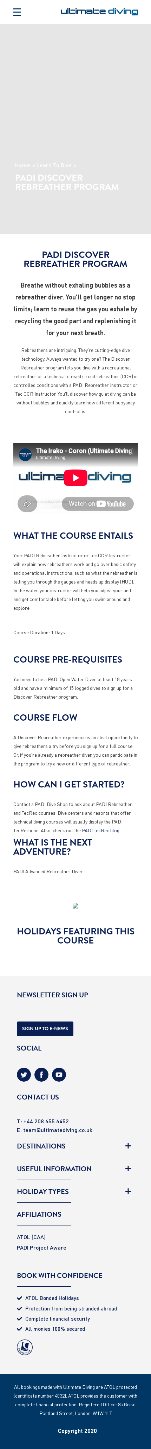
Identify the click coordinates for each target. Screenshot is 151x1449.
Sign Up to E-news (45, 1028)
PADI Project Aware (41, 1247)
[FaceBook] (41, 1077)
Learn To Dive (54, 165)
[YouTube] (59, 1077)
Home (22, 165)
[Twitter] (24, 1077)
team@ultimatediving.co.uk (57, 1129)
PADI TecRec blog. (101, 830)
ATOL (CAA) (31, 1237)
